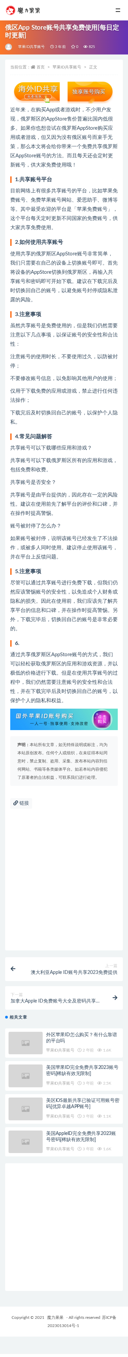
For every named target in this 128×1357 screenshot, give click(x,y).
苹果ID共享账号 (31, 47)
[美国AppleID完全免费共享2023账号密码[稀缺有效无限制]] (26, 1142)
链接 (23, 803)
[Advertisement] (64, 883)
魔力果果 (55, 1317)
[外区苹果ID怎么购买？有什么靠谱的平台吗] (26, 1043)
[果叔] (9, 47)
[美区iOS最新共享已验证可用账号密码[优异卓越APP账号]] (26, 1109)
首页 (41, 67)
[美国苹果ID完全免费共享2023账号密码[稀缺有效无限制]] (26, 1075)
